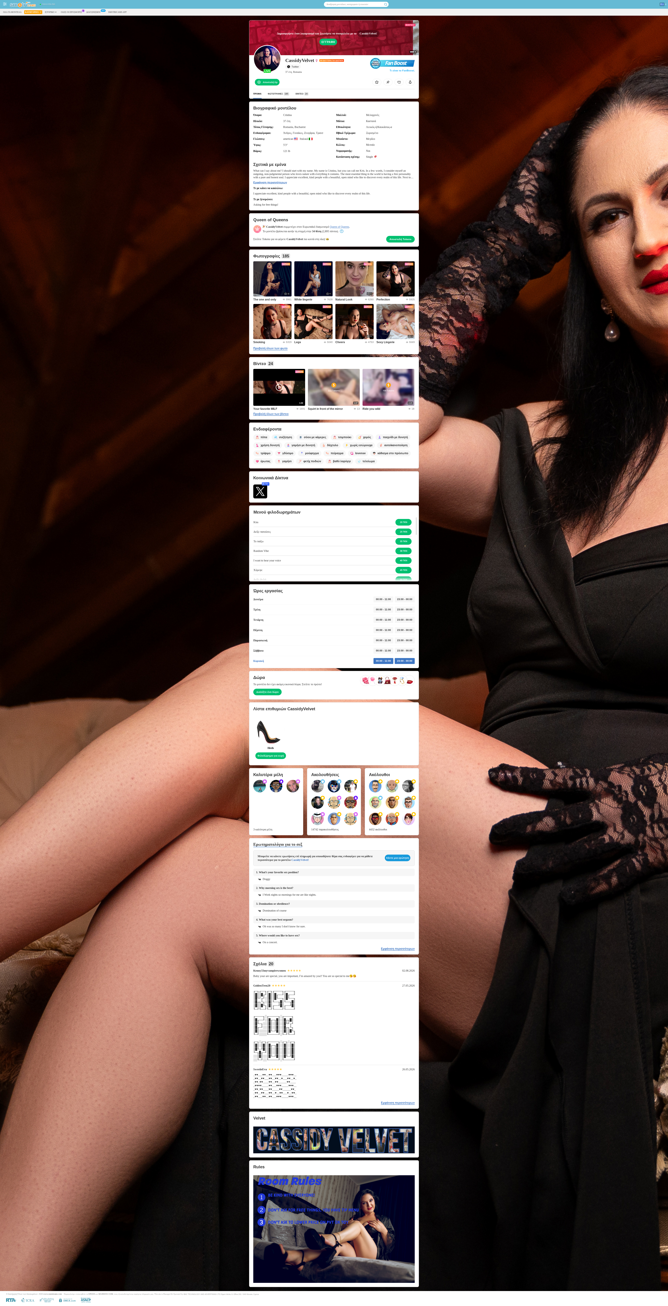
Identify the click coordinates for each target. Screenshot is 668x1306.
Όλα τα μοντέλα (12, 12)
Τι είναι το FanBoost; (402, 70)
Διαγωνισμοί (93, 12)
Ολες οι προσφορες (71, 12)
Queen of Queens (339, 226)
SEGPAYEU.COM (105, 1294)
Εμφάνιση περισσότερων (270, 182)
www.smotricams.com (52, 1294)
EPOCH (92, 1294)
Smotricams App (117, 12)
